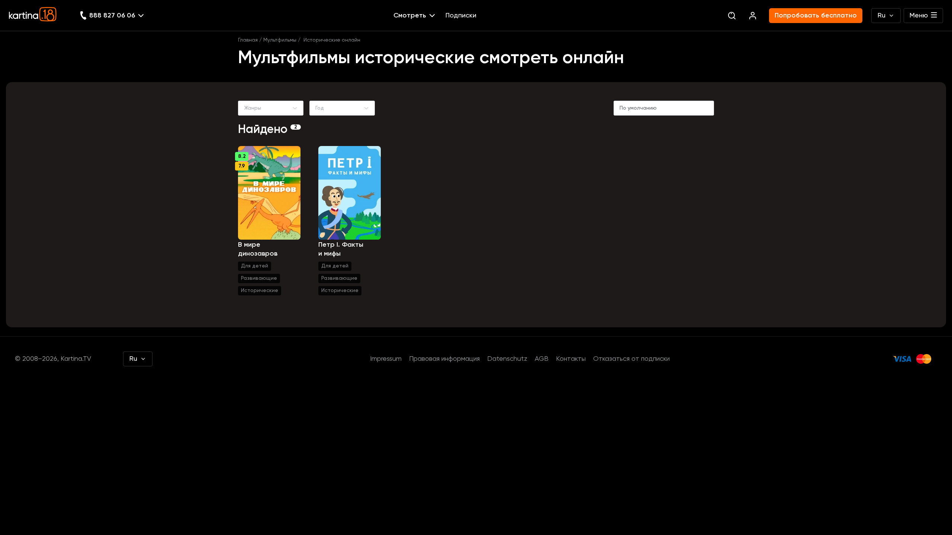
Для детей (254, 266)
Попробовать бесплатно (816, 15)
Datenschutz (507, 359)
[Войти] (752, 15)
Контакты (571, 359)
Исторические (259, 290)
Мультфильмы (279, 40)
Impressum (386, 359)
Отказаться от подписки (631, 359)
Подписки (461, 15)
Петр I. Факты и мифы (340, 249)
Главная (248, 40)
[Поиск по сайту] (731, 15)
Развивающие (259, 278)
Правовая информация (444, 359)
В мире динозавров (257, 249)
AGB (542, 359)
